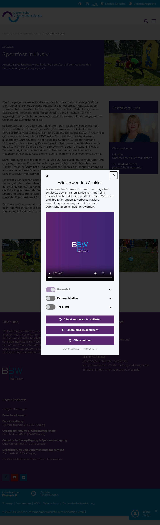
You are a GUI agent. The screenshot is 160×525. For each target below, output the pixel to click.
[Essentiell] (113, 289)
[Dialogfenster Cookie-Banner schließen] (113, 175)
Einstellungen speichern (82, 329)
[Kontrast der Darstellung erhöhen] (47, 176)
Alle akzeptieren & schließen (82, 319)
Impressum (90, 348)
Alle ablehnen (82, 340)
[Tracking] (113, 307)
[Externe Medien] (113, 298)
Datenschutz (71, 348)
